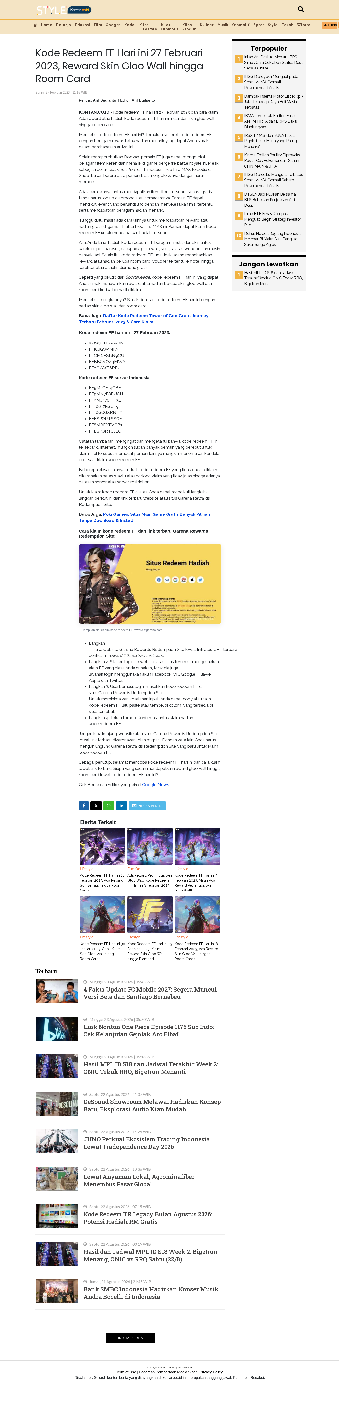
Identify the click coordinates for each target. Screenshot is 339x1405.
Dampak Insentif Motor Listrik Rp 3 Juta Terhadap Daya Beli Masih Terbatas (273, 102)
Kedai (130, 25)
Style (273, 25)
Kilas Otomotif (170, 27)
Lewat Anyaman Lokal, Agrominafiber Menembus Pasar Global (138, 1180)
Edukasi (82, 25)
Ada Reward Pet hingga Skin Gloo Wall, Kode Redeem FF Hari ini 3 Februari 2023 (149, 880)
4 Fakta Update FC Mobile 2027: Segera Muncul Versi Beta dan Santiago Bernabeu (150, 993)
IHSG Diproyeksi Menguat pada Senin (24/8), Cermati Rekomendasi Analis (271, 82)
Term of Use (126, 1372)
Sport (258, 25)
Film (98, 25)
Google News (155, 784)
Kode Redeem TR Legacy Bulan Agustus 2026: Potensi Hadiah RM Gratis (147, 1218)
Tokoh (287, 25)
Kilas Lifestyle (148, 27)
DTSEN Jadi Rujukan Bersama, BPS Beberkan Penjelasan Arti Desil (270, 200)
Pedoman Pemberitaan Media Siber (168, 1372)
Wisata (303, 25)
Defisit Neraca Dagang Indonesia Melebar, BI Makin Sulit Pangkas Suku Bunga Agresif (272, 239)
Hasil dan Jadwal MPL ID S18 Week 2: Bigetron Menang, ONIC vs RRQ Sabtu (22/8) (150, 1255)
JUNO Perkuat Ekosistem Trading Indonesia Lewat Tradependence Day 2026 (146, 1143)
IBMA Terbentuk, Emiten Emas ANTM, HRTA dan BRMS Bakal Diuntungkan (270, 121)
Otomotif (241, 25)
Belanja (63, 25)
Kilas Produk (189, 27)
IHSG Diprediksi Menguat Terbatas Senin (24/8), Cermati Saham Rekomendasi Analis (273, 180)
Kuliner (207, 25)
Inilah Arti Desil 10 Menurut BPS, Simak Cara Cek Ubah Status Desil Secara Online (273, 62)
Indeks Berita (130, 1338)
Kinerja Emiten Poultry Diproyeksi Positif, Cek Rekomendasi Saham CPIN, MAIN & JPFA (272, 161)
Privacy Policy (211, 1372)
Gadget (113, 25)
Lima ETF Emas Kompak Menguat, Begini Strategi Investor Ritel (272, 219)
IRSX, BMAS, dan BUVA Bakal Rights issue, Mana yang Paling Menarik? (270, 141)
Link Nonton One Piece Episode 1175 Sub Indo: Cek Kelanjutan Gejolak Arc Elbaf (148, 1030)
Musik (223, 25)
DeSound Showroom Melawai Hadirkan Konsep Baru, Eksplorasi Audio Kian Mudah (152, 1105)
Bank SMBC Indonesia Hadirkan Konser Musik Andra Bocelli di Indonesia (151, 1293)
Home (47, 25)
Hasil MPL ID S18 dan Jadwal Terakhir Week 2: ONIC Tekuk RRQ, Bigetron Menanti (150, 1068)
